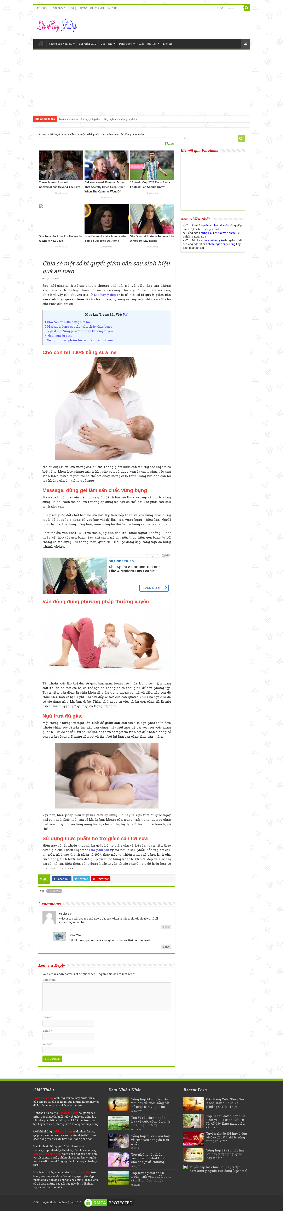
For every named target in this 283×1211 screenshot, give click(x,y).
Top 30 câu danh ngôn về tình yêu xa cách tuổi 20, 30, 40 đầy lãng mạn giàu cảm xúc (225, 1121)
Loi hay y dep (105, 295)
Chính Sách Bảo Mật (92, 8)
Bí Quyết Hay (58, 134)
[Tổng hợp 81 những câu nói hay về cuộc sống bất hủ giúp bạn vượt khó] (118, 1104)
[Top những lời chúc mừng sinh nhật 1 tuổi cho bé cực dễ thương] (118, 1159)
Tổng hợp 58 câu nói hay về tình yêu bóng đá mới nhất (150, 1139)
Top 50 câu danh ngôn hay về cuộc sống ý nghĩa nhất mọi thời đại (151, 1121)
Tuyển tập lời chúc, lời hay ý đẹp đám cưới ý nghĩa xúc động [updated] (98, 119)
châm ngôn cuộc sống (221, 244)
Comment (49, 980)
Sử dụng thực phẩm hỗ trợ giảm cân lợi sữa (79, 340)
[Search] (247, 8)
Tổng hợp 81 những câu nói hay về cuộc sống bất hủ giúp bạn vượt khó (150, 1103)
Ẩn (125, 314)
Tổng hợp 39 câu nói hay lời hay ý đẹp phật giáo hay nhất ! (225, 1154)
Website (47, 1044)
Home (40, 43)
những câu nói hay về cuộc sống (215, 225)
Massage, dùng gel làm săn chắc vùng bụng (78, 326)
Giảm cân (54, 890)
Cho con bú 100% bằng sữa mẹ (68, 322)
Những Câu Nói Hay (60, 43)
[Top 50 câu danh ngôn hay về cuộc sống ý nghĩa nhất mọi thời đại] (118, 1123)
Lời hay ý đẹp (66, 1202)
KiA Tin (75, 935)
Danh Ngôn (125, 43)
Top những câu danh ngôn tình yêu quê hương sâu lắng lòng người (151, 1176)
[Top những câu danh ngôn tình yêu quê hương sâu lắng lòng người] (118, 1178)
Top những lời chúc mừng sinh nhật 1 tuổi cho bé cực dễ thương (148, 1158)
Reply (166, 926)
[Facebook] (218, 8)
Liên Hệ (112, 8)
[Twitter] (222, 8)
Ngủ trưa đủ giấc (58, 336)
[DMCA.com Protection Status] (109, 1202)
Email (47, 1030)
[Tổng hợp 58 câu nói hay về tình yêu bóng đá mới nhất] (118, 1141)
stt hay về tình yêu (212, 240)
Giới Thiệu (41, 8)
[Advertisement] (141, 81)
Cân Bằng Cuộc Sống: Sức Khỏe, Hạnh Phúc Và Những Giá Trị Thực (225, 1103)
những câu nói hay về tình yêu (218, 233)
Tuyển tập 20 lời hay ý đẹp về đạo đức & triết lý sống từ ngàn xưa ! (226, 1137)
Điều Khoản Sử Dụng (64, 8)
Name (47, 1017)
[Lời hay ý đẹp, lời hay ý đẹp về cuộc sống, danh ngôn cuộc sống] (57, 24)
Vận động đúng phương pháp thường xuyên (79, 331)
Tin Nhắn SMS (87, 43)
